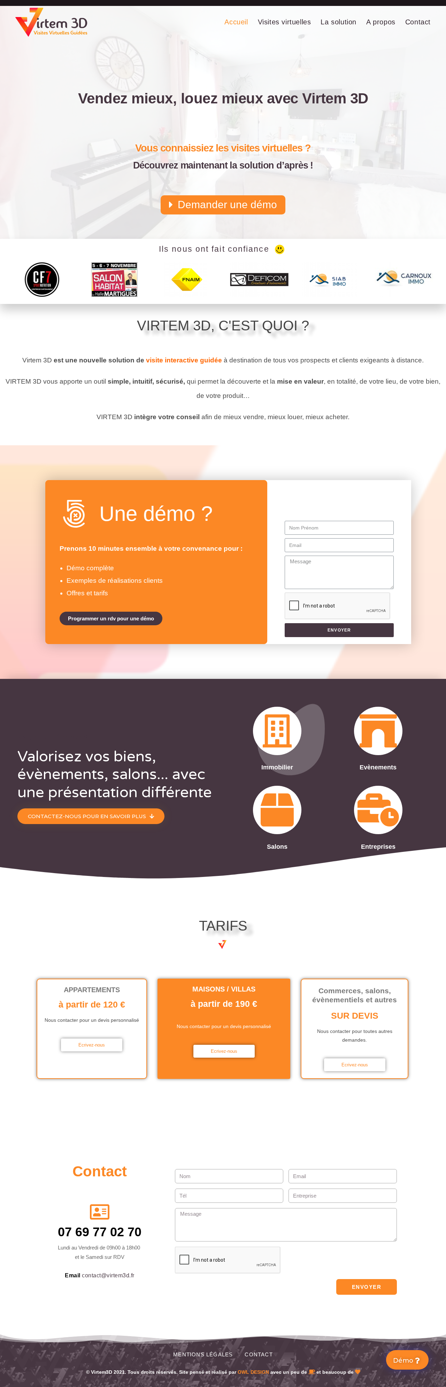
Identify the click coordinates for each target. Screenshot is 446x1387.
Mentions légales (203, 1354)
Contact (258, 1354)
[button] (223, 204)
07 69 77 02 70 (99, 1232)
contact (91, 1275)
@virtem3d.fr (117, 1275)
